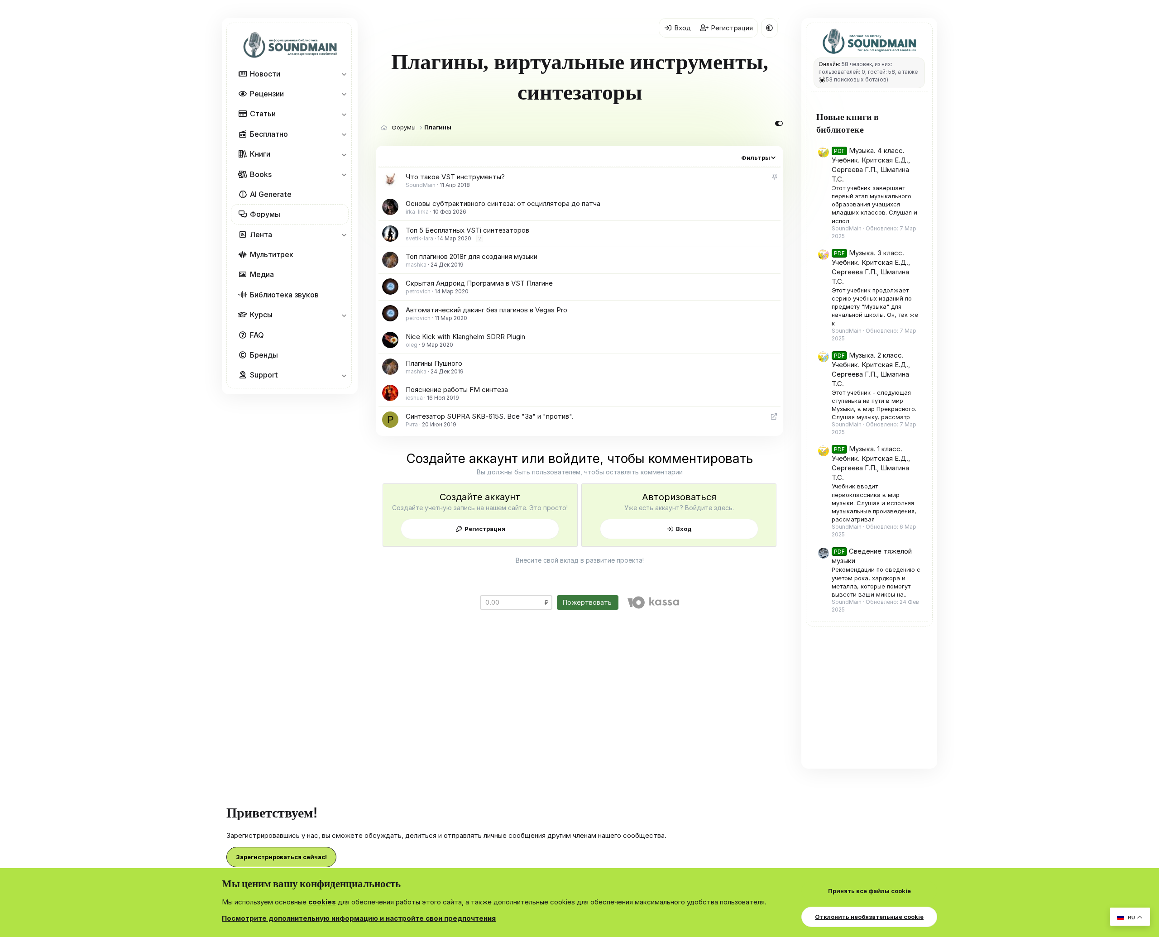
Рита (412, 424)
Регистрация (485, 528)
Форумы (265, 214)
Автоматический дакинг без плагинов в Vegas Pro (486, 310)
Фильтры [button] (755, 157)
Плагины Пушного (434, 363)
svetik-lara (419, 238)
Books (261, 174)
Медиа (262, 274)
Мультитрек (271, 254)
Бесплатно (269, 134)
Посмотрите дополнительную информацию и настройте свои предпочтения (359, 918)
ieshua (414, 397)
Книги (260, 153)
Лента (261, 234)
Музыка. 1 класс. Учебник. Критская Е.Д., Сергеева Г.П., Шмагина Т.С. (871, 463)
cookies (322, 902)
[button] (344, 73)
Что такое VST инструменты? (455, 176)
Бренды (264, 354)
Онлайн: (829, 64)
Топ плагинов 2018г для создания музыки (471, 256)
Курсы (261, 314)
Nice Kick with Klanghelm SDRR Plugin (465, 336)
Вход (684, 528)
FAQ (257, 334)
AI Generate (271, 194)
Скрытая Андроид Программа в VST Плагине (479, 283)
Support (264, 374)
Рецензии (267, 93)
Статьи (263, 113)
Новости (265, 73)
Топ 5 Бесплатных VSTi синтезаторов (467, 230)
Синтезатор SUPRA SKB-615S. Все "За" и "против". (490, 416)
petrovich (418, 291)
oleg (411, 344)
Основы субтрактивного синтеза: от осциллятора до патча (503, 203)
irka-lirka (417, 211)
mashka (416, 264)
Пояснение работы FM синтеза (457, 389)
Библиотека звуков (284, 294)
